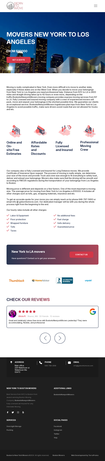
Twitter (56, 434)
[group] (52, 317)
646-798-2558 (50, 366)
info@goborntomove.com (83, 366)
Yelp (55, 438)
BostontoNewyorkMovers (25, 400)
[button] (45, 338)
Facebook (58, 426)
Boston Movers (59, 455)
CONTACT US (81, 254)
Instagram (58, 430)
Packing (10, 430)
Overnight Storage (14, 426)
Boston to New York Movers (18, 455)
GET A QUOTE (18, 60)
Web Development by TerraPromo (84, 455)
